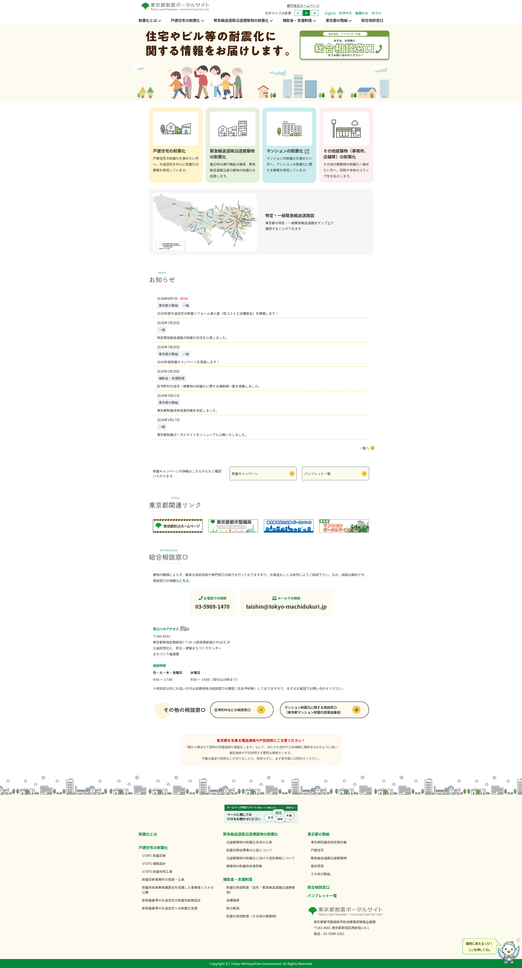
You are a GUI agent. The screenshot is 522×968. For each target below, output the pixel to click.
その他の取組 (320, 873)
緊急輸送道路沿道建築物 (329, 857)
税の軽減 (232, 908)
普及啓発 (317, 865)
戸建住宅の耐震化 (153, 847)
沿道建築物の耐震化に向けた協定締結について (260, 857)
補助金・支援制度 (237, 879)
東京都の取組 (318, 834)
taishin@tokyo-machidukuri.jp (286, 606)
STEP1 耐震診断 (154, 855)
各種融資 (232, 900)
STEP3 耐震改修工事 (157, 871)
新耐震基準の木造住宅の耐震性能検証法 (171, 900)
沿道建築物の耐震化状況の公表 (249, 842)
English (330, 13)
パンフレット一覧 (317, 473)
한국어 (376, 12)
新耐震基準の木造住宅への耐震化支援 (169, 908)
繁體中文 (361, 13)
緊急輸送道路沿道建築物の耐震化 (250, 834)
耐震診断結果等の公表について (249, 850)
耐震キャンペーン (245, 473)
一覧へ (364, 448)
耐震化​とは (148, 834)
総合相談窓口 (372, 20)
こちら (184, 580)
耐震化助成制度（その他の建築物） (252, 916)
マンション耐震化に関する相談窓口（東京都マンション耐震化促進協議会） (313, 710)
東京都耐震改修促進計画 (329, 842)
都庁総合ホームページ (303, 5)
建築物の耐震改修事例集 (244, 865)
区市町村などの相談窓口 (232, 709)
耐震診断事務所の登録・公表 (163, 879)
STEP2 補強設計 (154, 863)
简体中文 (345, 12)
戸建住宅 (317, 850)
